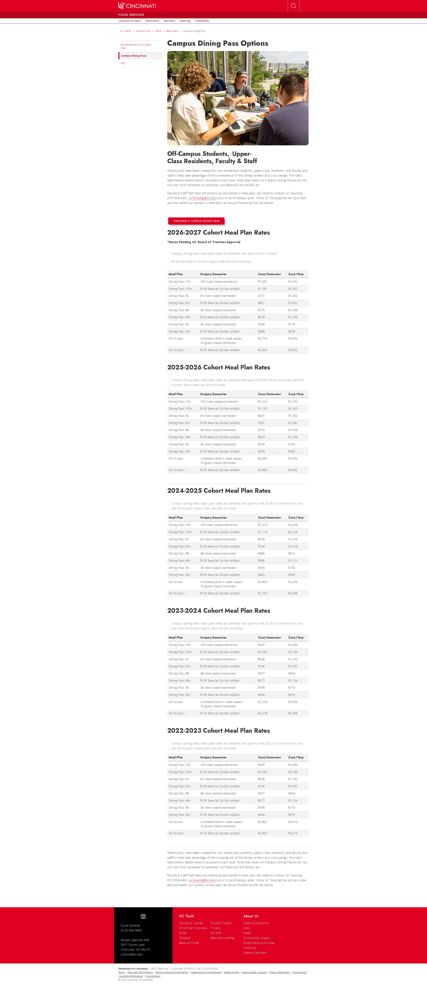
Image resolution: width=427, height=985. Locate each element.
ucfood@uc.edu (132, 954)
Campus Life (143, 31)
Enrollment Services (193, 928)
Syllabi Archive (232, 972)
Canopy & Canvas (191, 923)
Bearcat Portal (189, 943)
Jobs (246, 928)
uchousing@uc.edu (202, 198)
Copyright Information (130, 976)
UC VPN (215, 933)
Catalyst (184, 938)
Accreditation (152, 976)
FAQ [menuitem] (123, 63)
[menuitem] (129, 20)
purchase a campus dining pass (197, 221)
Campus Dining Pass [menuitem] (133, 55)
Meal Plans (172, 31)
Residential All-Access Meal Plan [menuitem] (136, 46)
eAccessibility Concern (254, 972)
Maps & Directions (256, 923)
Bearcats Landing (222, 938)
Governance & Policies (259, 943)
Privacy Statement (280, 972)
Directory (249, 948)
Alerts (121, 972)
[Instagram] (143, 917)
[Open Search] (293, 6)
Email (183, 933)
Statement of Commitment (206, 972)
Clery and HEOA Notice (140, 972)
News (247, 933)
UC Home (125, 31)
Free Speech (299, 972)
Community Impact (256, 938)
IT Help (215, 928)
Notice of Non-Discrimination (172, 972)
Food (158, 31)
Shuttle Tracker (221, 923)
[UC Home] (136, 6)
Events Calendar (254, 953)
